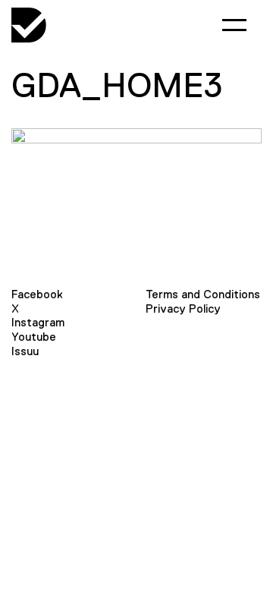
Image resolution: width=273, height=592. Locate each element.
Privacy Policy (183, 308)
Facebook (37, 294)
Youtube (33, 336)
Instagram (37, 322)
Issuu (25, 351)
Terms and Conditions (203, 294)
